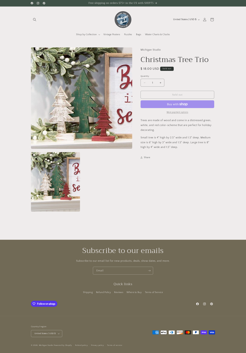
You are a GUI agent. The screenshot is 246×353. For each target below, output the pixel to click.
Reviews (118, 292)
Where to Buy (134, 292)
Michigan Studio (46, 345)
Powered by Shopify (63, 345)
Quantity (145, 76)
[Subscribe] (149, 271)
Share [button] (147, 157)
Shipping (88, 292)
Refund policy (81, 345)
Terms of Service (154, 292)
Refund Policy (103, 292)
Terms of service (114, 345)
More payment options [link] (177, 112)
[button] (34, 19)
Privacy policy (97, 345)
